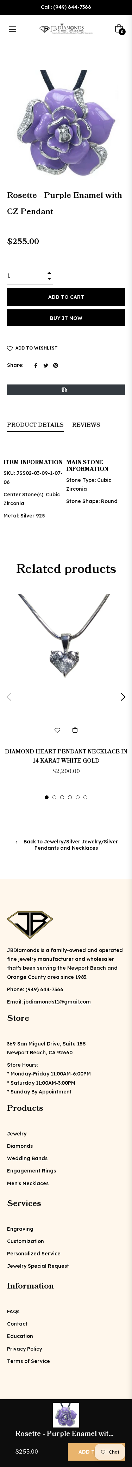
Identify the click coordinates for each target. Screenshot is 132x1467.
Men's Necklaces (28, 1183)
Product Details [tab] (35, 425)
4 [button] (70, 797)
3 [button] (62, 797)
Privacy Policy (24, 1349)
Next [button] (123, 697)
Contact (17, 1324)
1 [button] (47, 797)
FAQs (13, 1311)
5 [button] (78, 797)
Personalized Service (34, 1253)
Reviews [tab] (87, 425)
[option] (66, 697)
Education (20, 1336)
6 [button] (85, 797)
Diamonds (20, 1146)
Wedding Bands (27, 1158)
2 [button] (54, 797)
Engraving (20, 1229)
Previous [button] (9, 697)
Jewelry (16, 1133)
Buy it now (66, 318)
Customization (25, 1241)
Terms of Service (28, 1361)
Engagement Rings (31, 1171)
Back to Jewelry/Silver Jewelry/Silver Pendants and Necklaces (70, 845)
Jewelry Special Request (38, 1266)
